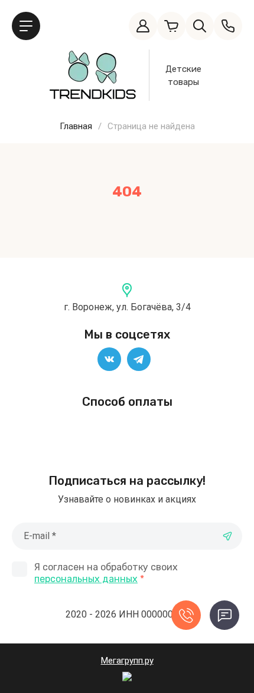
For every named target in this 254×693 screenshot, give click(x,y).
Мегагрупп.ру (127, 660)
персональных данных (86, 578)
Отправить (227, 536)
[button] (26, 26)
